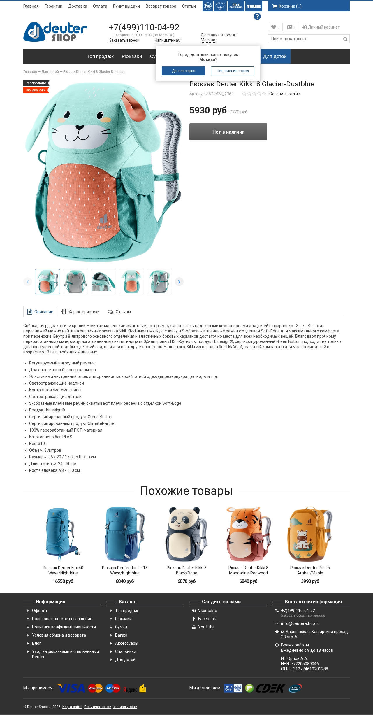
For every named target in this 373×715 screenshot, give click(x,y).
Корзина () (290, 6)
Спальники (125, 651)
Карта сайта (72, 707)
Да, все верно (183, 71)
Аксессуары (126, 643)
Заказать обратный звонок (303, 616)
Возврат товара (161, 6)
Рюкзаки (132, 56)
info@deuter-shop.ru (300, 623)
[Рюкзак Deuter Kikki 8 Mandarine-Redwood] (248, 534)
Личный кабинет (324, 27)
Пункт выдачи (126, 6)
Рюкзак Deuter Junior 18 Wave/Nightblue (125, 570)
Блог (36, 643)
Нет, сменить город (233, 71)
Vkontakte (207, 610)
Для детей (274, 56)
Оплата (100, 6)
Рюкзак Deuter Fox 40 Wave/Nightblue (63, 570)
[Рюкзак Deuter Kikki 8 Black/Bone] (186, 534)
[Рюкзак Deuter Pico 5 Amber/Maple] (310, 534)
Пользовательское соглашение (62, 618)
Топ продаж (100, 56)
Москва (208, 40)
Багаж (121, 635)
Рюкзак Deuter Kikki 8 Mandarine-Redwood (248, 570)
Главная (31, 6)
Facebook (207, 618)
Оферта (39, 610)
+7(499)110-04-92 (144, 27)
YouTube (206, 627)
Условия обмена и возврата (59, 635)
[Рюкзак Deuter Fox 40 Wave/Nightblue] (63, 534)
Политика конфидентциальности (64, 627)
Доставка (77, 6)
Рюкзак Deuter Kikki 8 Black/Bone (187, 570)
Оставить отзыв (284, 94)
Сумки (121, 627)
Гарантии (53, 6)
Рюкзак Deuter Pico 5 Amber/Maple (310, 570)
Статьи (189, 6)
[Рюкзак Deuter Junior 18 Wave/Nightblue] (125, 534)
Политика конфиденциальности (110, 707)
